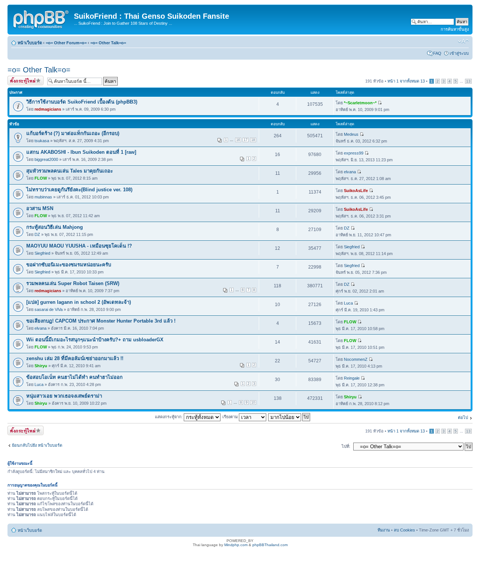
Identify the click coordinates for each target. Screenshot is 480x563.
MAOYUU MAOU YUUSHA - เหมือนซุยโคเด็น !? (79, 246)
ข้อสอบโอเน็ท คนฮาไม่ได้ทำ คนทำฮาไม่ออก (74, 377)
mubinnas (43, 197)
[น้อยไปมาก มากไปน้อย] (289, 416)
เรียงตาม (230, 416)
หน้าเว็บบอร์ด (30, 43)
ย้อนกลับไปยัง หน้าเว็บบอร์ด (37, 445)
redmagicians (47, 109)
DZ (37, 234)
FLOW (40, 178)
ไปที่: (346, 446)
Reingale (352, 378)
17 (246, 140)
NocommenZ (356, 359)
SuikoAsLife (356, 190)
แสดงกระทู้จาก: (169, 416)
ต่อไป (463, 417)
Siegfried (42, 253)
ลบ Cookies (404, 530)
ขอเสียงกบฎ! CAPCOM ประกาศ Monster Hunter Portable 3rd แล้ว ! (101, 321)
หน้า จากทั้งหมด (406, 81)
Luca (348, 303)
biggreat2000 (46, 159)
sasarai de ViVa (48, 309)
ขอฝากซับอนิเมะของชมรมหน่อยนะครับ (68, 264)
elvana (350, 172)
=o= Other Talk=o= (108, 43)
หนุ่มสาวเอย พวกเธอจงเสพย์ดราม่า (64, 396)
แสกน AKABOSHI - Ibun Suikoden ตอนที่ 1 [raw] (81, 152)
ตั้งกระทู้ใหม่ (18, 79)
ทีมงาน (384, 530)
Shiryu (40, 365)
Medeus (351, 134)
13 (468, 81)
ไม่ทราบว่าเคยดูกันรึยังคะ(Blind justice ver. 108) (79, 189)
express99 (353, 153)
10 (253, 402)
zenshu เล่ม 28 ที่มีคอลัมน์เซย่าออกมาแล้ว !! (74, 358)
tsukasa (41, 140)
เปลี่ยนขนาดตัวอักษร (463, 41)
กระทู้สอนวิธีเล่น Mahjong (54, 227)
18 (253, 140)
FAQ (437, 53)
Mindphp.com (236, 545)
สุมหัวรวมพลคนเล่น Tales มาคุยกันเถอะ (69, 171)
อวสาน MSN (39, 208)
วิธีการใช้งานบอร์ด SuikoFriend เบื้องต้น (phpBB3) (81, 102)
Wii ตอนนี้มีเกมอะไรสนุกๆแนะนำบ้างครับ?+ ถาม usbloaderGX (95, 339)
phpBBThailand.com (270, 545)
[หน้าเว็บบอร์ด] (41, 18)
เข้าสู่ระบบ (459, 53)
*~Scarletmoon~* (360, 103)
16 (238, 140)
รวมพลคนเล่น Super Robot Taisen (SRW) (72, 283)
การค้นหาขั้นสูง (455, 29)
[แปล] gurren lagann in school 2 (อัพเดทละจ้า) (78, 302)
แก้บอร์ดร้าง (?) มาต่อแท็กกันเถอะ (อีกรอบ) (72, 133)
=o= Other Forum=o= (66, 43)
